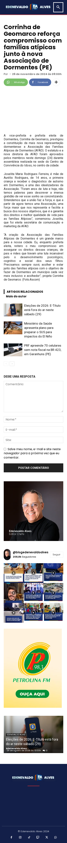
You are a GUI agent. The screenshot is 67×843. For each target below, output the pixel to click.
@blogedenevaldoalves (30, 552)
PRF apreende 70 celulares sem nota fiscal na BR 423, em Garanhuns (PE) (42, 350)
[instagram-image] (14, 573)
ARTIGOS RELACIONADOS (25, 292)
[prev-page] (6, 363)
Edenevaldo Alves (16, 735)
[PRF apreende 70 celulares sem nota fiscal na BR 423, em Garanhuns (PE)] (13, 349)
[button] (58, 7)
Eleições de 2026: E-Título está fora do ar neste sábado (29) (42, 310)
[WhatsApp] (55, 837)
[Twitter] (46, 837)
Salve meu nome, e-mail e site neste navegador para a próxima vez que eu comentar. (32, 453)
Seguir (56, 554)
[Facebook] (11, 837)
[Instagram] (20, 837)
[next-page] (12, 363)
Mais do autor (16, 296)
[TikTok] (29, 837)
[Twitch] (38, 837)
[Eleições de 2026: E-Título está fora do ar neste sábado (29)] (13, 310)
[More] (56, 82)
